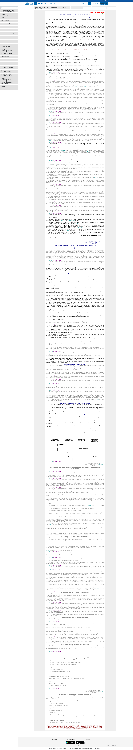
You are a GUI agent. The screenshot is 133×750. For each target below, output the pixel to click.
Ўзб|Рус (97, 3)
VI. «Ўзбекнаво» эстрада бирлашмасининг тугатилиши (7, 75)
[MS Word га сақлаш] (54, 3)
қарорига (101, 242)
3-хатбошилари (79, 227)
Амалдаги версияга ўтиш (99, 13)
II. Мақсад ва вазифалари (6, 59)
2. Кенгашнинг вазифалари (7, 23)
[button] (9, 10)
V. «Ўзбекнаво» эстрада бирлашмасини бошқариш (7, 71)
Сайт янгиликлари (70, 739)
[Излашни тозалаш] (16, 8)
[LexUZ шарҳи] (45, 3)
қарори (93, 49)
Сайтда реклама (86, 739)
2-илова (102, 46)
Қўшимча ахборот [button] (96, 7)
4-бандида (90, 151)
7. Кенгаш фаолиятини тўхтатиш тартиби (8, 41)
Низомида (63, 98)
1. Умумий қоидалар (5, 20)
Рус (86, 3)
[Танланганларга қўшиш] (39, 3)
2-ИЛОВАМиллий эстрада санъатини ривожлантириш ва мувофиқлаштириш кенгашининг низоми (8, 16)
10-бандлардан (71, 220)
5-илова (96, 177)
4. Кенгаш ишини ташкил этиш (8, 30)
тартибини (48, 140)
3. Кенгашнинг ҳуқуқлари (6, 26)
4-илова (86, 86)
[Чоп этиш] (57, 3)
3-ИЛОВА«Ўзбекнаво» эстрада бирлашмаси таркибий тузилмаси (8, 45)
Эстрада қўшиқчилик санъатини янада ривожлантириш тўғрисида (8, 11)
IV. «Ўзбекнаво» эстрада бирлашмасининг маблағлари (7, 67)
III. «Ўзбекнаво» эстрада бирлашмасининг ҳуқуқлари (7, 63)
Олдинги (51, 41)
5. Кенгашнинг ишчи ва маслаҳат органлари (8, 33)
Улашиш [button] (110, 7)
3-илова (76, 86)
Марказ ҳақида (55, 739)
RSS (97, 739)
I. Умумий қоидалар (5, 56)
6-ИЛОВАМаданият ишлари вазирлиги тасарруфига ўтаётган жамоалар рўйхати (8, 87)
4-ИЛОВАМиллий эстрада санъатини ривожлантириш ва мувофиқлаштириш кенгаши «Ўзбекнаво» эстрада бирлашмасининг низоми (7, 51)
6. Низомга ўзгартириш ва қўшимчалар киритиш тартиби (8, 37)
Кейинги (51, 80)
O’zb (93, 3)
